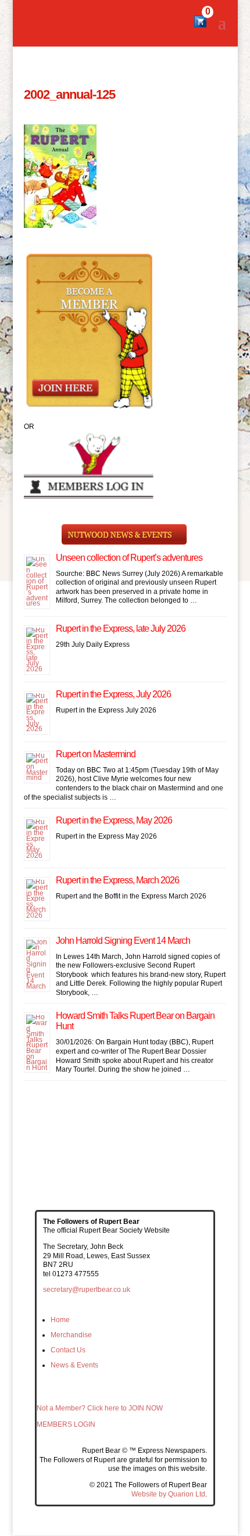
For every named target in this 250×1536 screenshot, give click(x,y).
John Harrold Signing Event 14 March (123, 941)
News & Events (74, 1365)
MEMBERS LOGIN (66, 1424)
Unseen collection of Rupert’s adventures (129, 558)
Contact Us (68, 1350)
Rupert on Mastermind (95, 754)
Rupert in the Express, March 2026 (117, 880)
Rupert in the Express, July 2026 (113, 694)
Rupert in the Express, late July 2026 (120, 628)
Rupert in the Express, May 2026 (114, 820)
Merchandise (71, 1335)
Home (60, 1320)
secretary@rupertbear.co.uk (86, 1290)
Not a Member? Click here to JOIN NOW (100, 1408)
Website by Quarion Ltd (168, 1494)
